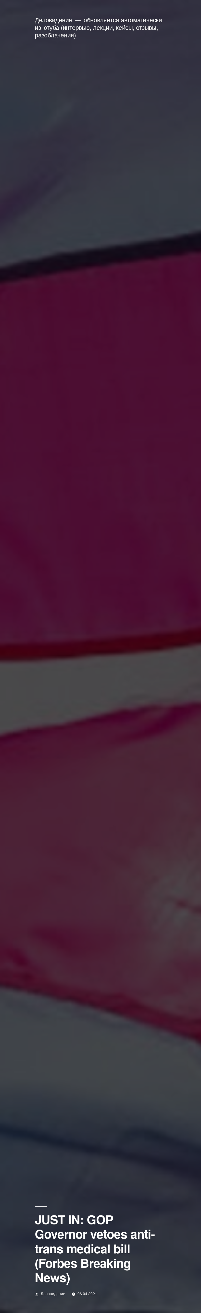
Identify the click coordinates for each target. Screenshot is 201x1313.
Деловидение (53, 19)
